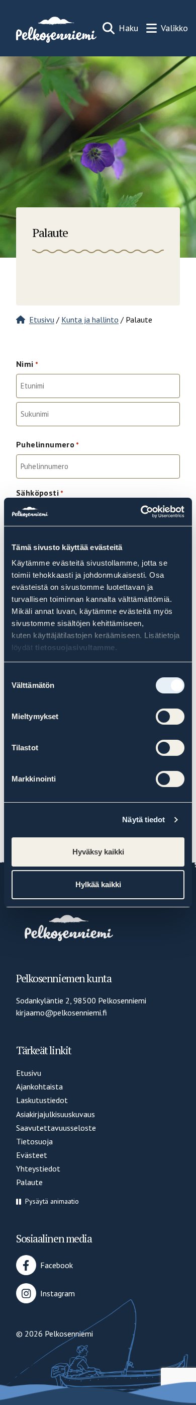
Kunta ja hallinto (90, 320)
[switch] (170, 717)
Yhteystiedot (38, 1168)
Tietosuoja (34, 1141)
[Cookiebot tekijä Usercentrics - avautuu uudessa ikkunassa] (140, 511)
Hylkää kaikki (98, 884)
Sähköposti (40, 493)
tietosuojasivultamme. (76, 647)
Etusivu (41, 320)
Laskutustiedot (42, 1100)
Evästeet (31, 1155)
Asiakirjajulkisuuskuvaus (55, 1114)
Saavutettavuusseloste (56, 1128)
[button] (47, 1201)
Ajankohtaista (39, 1086)
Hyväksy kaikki (98, 851)
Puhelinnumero (47, 444)
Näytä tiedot (143, 819)
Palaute (29, 1182)
